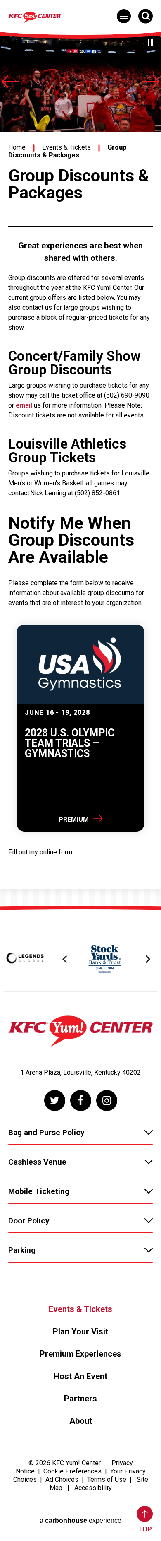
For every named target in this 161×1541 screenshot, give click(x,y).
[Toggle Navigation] (124, 16)
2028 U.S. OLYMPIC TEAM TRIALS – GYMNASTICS (69, 743)
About (80, 1421)
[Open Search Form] (145, 16)
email (24, 405)
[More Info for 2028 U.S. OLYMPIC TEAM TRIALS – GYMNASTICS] (80, 665)
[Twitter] (54, 1100)
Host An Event (80, 1376)
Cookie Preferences (72, 1471)
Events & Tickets (66, 147)
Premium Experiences (80, 1354)
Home (17, 147)
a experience (80, 1520)
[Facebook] (80, 1100)
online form (56, 852)
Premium (74, 819)
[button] (10, 81)
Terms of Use (106, 1479)
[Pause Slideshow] (150, 42)
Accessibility (93, 1488)
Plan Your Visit (80, 1331)
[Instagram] (106, 1100)
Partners (80, 1399)
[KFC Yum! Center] (80, 17)
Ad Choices (61, 1479)
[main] (80, 468)
